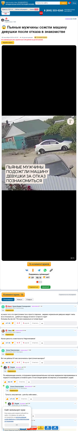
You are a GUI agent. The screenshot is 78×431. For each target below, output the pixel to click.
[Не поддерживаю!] (12, 323)
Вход (74, 3)
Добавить (40, 428)
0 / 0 (40, 282)
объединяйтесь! (23, 2)
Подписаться (33, 287)
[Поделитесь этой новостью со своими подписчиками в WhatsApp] (45, 270)
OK (17, 425)
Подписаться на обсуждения (67, 294)
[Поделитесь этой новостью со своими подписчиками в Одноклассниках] (32, 270)
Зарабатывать (8, 42)
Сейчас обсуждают (21, 9)
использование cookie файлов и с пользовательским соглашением (16, 419)
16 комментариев (39, 264)
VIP (13, 330)
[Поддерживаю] (3, 323)
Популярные (8, 299)
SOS (41, 13)
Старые (29, 299)
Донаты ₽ (45, 287)
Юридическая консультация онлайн (20, 4)
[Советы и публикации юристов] (3, 3)
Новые (19, 299)
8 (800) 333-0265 (53, 10)
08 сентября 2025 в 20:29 (10, 37)
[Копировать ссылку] (51, 270)
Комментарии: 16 (13, 294)
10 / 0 (38, 277)
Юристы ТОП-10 (7, 9)
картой (26, 323)
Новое (34, 9)
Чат (3, 310)
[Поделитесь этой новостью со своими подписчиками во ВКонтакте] (26, 270)
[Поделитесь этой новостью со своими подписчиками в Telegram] (39, 270)
